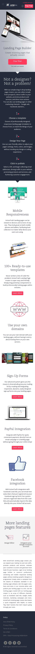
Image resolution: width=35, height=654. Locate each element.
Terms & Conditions (10, 629)
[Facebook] (14, 643)
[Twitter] (5, 643)
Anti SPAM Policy (9, 622)
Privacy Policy (8, 625)
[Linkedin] (10, 643)
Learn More (17, 293)
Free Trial (28, 6)
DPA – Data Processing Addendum (15, 635)
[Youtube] (19, 643)
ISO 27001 (6, 632)
